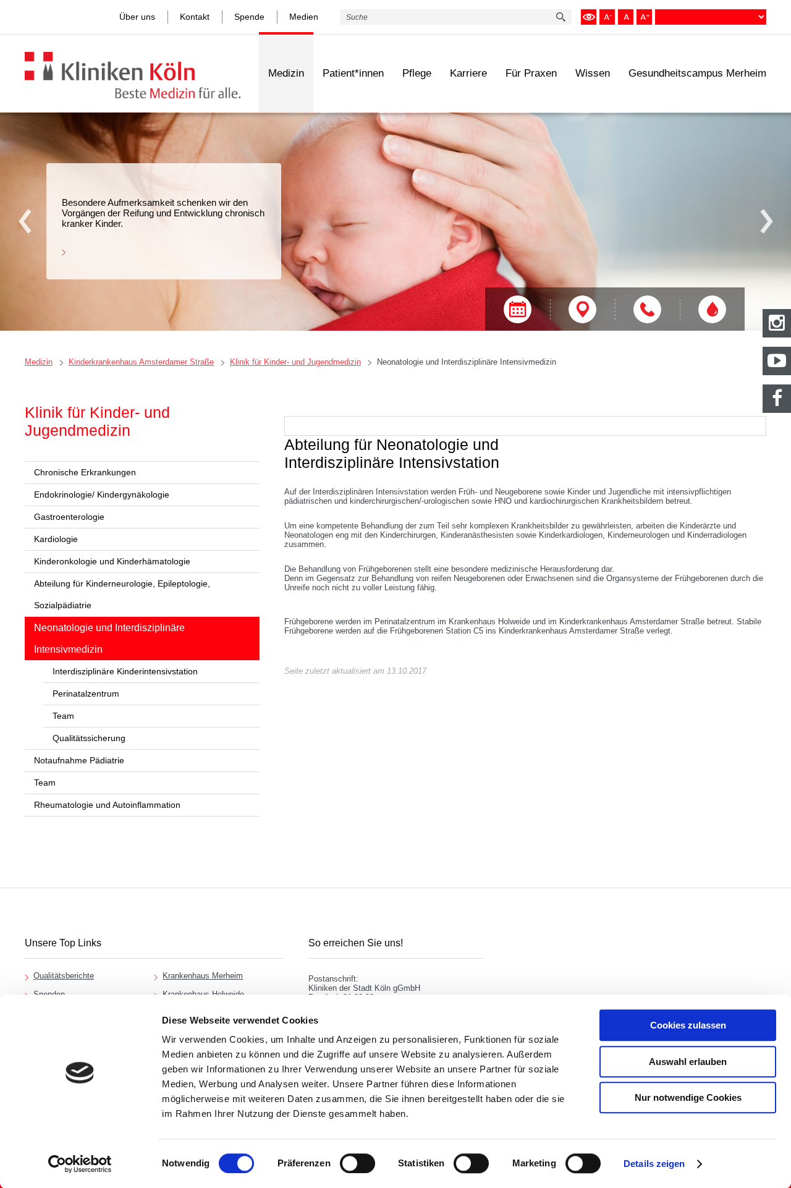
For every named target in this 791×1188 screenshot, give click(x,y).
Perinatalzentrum (86, 693)
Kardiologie (56, 539)
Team (63, 716)
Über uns (137, 17)
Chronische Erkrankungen (85, 472)
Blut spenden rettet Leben (712, 309)
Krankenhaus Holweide (203, 994)
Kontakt (194, 17)
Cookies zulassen (688, 1025)
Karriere (468, 73)
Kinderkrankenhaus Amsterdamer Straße (141, 362)
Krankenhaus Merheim (203, 975)
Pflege (416, 73)
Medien (303, 17)
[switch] (357, 1163)
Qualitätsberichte (63, 975)
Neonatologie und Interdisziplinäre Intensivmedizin (466, 362)
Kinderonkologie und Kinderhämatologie (112, 561)
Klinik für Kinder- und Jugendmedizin (295, 362)
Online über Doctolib (517, 309)
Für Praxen (531, 73)
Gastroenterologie (69, 517)
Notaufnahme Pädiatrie (79, 760)
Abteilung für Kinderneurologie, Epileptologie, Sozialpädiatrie (122, 594)
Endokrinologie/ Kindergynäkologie (101, 494)
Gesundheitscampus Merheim (697, 73)
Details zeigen (654, 1163)
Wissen (592, 73)
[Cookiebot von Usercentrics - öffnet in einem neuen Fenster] (80, 1164)
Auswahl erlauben (688, 1061)
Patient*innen (353, 73)
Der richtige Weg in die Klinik (582, 309)
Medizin (286, 73)
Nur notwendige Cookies (688, 1097)
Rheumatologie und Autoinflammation (107, 805)
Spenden (49, 994)
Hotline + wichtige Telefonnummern (647, 309)
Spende (249, 17)
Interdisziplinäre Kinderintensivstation (125, 671)
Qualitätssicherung (89, 738)
